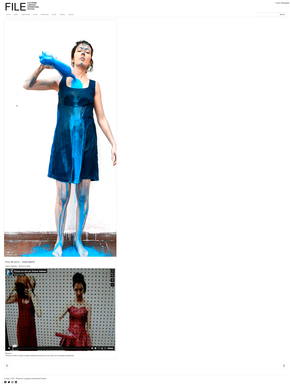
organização (25, 14)
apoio (16, 14)
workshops (45, 14)
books (54, 14)
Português (285, 3)
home (8, 14)
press (36, 14)
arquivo (71, 14)
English (278, 3)
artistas (62, 14)
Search (282, 14)
